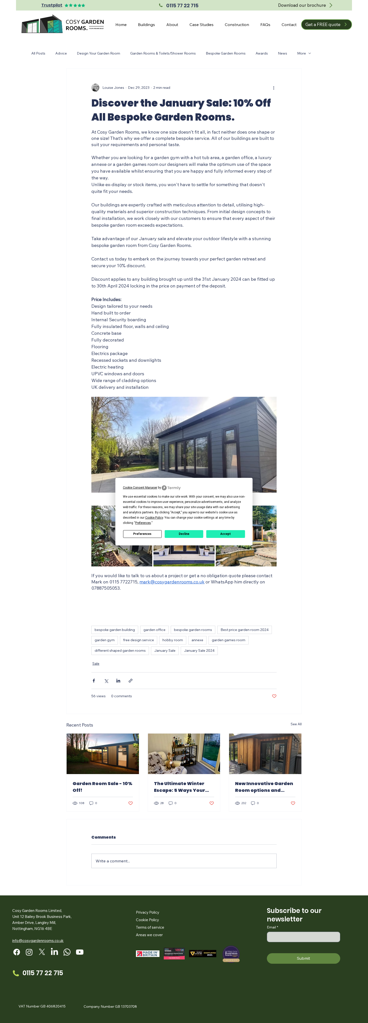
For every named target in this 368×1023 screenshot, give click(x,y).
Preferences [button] (143, 523)
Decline (184, 534)
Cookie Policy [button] (154, 517)
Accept (225, 534)
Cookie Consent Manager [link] (140, 487)
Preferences (142, 534)
